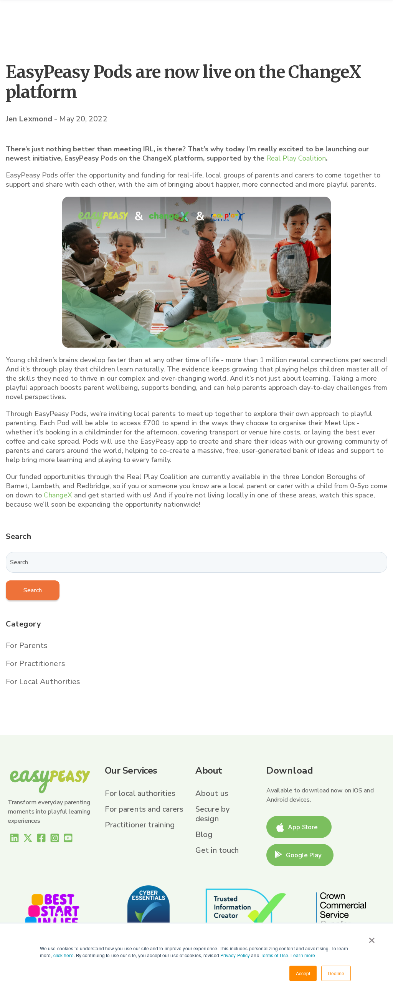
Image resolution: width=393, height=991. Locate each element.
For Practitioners (35, 663)
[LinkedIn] (14, 839)
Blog (203, 834)
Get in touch (217, 850)
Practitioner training (140, 825)
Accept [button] (303, 973)
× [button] (371, 937)
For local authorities (140, 793)
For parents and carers (144, 809)
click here (63, 955)
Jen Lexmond (30, 119)
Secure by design (212, 814)
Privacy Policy (235, 955)
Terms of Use (274, 955)
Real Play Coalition (296, 158)
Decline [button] (336, 973)
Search (32, 590)
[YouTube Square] (68, 839)
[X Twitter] (28, 839)
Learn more (303, 955)
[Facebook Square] (41, 839)
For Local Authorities (43, 681)
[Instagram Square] (54, 839)
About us (211, 793)
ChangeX (58, 495)
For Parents (27, 645)
